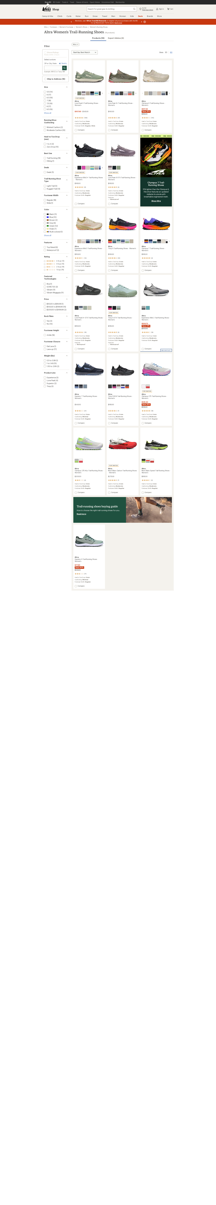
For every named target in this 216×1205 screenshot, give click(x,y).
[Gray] (150, 93)
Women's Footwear (66, 27)
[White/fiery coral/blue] (148, 461)
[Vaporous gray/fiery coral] (81, 461)
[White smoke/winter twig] (163, 241)
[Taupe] (88, 93)
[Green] (79, 93)
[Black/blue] (92, 93)
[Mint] (127, 241)
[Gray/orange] (130, 93)
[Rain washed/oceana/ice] (117, 93)
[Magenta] (84, 168)
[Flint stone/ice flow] (81, 308)
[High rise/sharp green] (92, 168)
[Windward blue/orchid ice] (101, 168)
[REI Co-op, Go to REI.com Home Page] (46, 9)
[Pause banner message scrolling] (144, 22)
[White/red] (152, 461)
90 (171, 52)
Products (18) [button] (98, 38)
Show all (47, 113)
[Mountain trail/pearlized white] (118, 386)
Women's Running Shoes (99, 27)
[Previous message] (71, 22)
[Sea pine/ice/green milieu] (155, 241)
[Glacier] (134, 93)
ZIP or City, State (50, 63)
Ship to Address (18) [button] (56, 79)
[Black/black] (168, 93)
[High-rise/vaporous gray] (96, 93)
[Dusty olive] (113, 93)
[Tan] (79, 241)
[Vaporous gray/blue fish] (77, 461)
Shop (55, 9)
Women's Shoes (81, 27)
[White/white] (155, 93)
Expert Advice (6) (116, 38)
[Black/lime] (143, 461)
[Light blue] (148, 308)
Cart (171, 9)
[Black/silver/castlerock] (159, 241)
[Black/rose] (114, 386)
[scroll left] (75, 93)
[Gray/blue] (163, 93)
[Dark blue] (96, 241)
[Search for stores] (64, 68)
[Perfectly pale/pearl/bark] (125, 93)
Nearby (64, 63)
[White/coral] (148, 386)
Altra (45, 27)
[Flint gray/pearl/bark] (84, 93)
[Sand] (146, 93)
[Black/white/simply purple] (146, 241)
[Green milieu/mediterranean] (92, 241)
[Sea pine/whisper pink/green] (118, 241)
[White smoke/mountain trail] (84, 241)
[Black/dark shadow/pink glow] (110, 308)
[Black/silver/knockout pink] (110, 241)
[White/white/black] (168, 241)
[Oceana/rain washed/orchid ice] (123, 241)
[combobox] (112, 9)
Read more (81, 514)
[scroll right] (102, 93)
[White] (143, 386)
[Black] (101, 93)
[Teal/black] (121, 93)
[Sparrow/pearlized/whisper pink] (110, 168)
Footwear (53, 27)
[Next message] (141, 22)
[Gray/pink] (127, 386)
